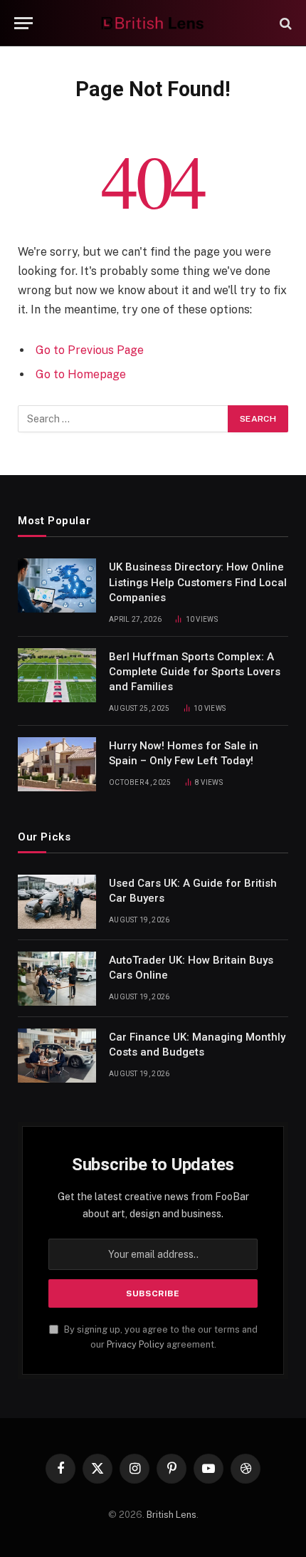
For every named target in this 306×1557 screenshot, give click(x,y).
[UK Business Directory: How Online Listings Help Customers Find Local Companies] (57, 585)
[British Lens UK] (153, 23)
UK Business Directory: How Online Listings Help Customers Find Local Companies (198, 582)
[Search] (284, 23)
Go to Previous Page (90, 350)
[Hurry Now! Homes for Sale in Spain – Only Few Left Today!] (57, 764)
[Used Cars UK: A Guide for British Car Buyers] (57, 902)
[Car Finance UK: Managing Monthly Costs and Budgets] (57, 1056)
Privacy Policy (135, 1344)
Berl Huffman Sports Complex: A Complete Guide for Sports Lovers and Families (194, 672)
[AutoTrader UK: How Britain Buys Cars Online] (57, 979)
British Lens (171, 1514)
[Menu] (23, 23)
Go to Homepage (81, 374)
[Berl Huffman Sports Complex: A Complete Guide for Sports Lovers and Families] (57, 675)
